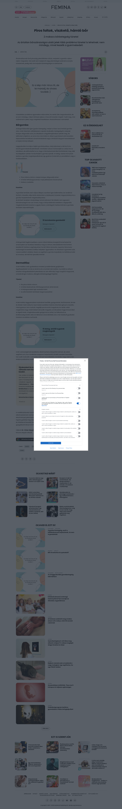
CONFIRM (50, 443)
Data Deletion (53, 448)
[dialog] (61, 404)
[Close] (85, 361)
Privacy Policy (69, 448)
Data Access (61, 448)
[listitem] (61, 385)
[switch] (78, 388)
